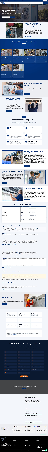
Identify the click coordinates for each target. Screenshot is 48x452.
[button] (15, 3)
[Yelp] (46, 0)
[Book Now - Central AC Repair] (10, 61)
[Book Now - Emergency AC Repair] (22, 76)
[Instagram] (45, 0)
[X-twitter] (44, 0)
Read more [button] (26, 432)
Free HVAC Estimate (24, 376)
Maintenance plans (11, 289)
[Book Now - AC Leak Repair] (46, 61)
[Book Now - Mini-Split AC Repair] (22, 61)
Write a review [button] (5, 430)
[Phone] (46, 450)
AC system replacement (5, 289)
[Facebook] (43, 0)
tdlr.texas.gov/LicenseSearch (41, 161)
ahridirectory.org (15, 334)
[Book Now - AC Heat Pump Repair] (34, 61)
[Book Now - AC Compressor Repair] (10, 76)
